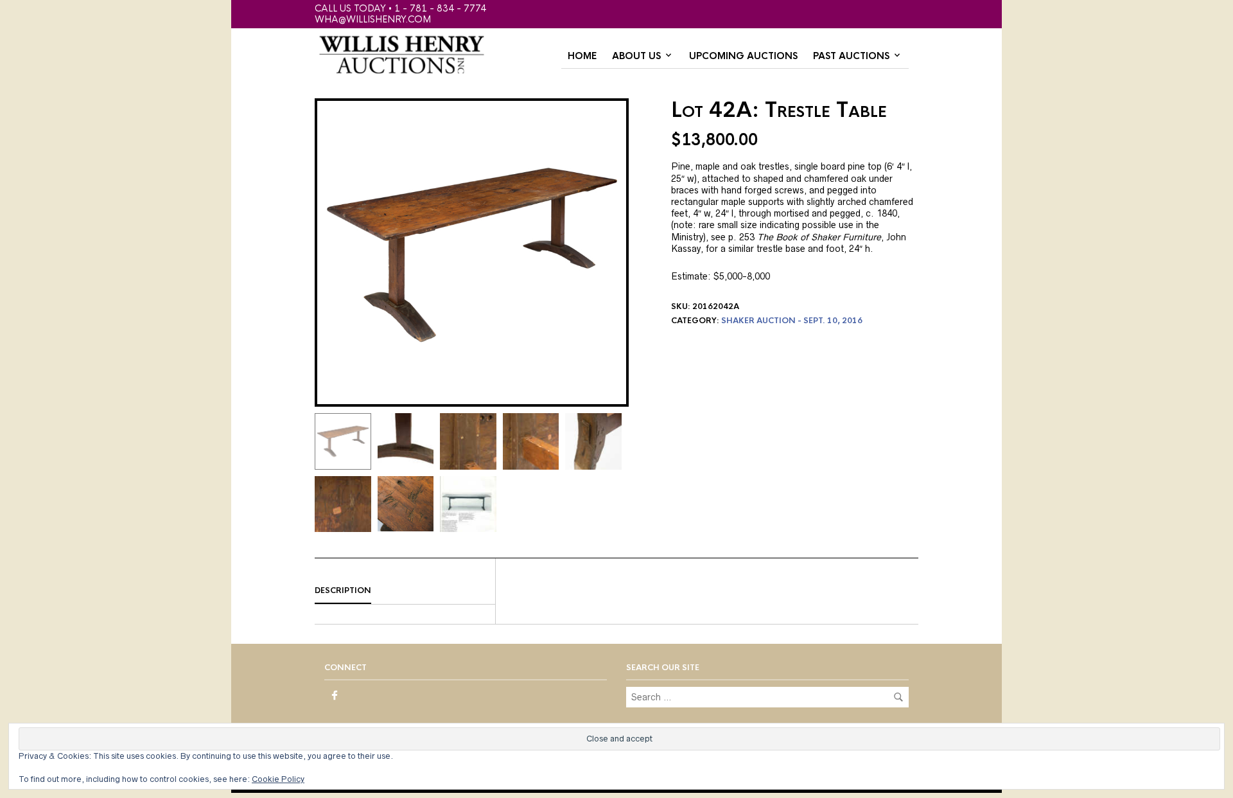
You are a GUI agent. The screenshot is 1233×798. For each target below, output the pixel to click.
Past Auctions (851, 56)
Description (343, 590)
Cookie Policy (278, 779)
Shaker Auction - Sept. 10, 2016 (791, 320)
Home (582, 56)
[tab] (405, 591)
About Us (636, 56)
